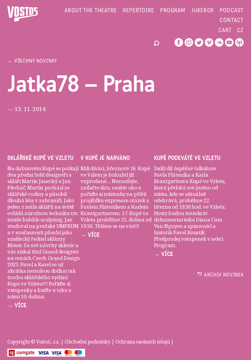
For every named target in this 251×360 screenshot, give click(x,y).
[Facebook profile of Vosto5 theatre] (178, 42)
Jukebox (202, 11)
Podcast (232, 11)
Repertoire (138, 11)
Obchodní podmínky (87, 341)
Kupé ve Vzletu (206, 181)
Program (172, 11)
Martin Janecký (39, 181)
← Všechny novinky (32, 61)
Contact (232, 20)
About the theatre (91, 11)
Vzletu (217, 206)
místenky (115, 193)
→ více (17, 305)
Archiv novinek (224, 275)
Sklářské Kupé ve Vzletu (40, 158)
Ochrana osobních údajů (142, 341)
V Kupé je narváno (105, 158)
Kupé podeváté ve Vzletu (187, 158)
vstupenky (19, 289)
